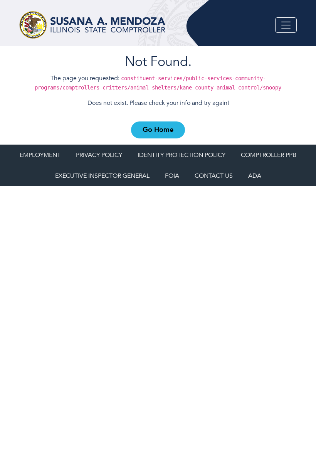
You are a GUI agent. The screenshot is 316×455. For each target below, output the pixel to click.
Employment (40, 155)
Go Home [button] (158, 130)
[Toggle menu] (286, 25)
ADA (254, 176)
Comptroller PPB (268, 155)
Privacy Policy (99, 155)
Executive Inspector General (102, 176)
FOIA (172, 176)
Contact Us (214, 176)
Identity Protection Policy (181, 155)
